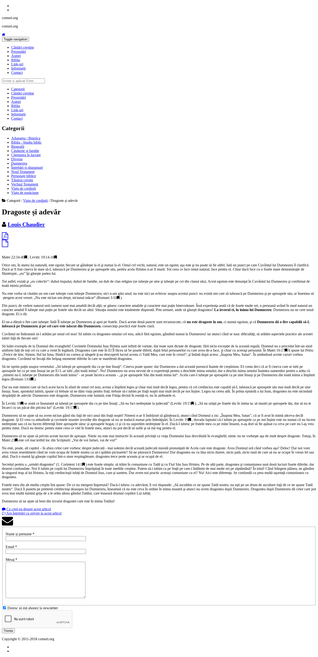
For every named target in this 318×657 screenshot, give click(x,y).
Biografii (17, 147)
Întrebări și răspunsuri (27, 167)
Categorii (18, 89)
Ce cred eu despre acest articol (28, 509)
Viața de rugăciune (25, 193)
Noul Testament (22, 172)
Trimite (8, 631)
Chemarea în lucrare (26, 155)
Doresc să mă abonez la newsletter (32, 608)
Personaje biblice (23, 176)
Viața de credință (23, 188)
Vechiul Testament (24, 184)
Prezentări (18, 52)
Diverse (17, 159)
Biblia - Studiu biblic (26, 142)
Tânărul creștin (22, 180)
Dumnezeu (19, 163)
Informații (18, 68)
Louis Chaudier (26, 224)
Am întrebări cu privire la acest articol (33, 513)
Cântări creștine (22, 47)
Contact (17, 73)
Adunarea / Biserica (25, 138)
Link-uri (17, 64)
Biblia (15, 60)
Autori (16, 56)
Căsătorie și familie (25, 151)
